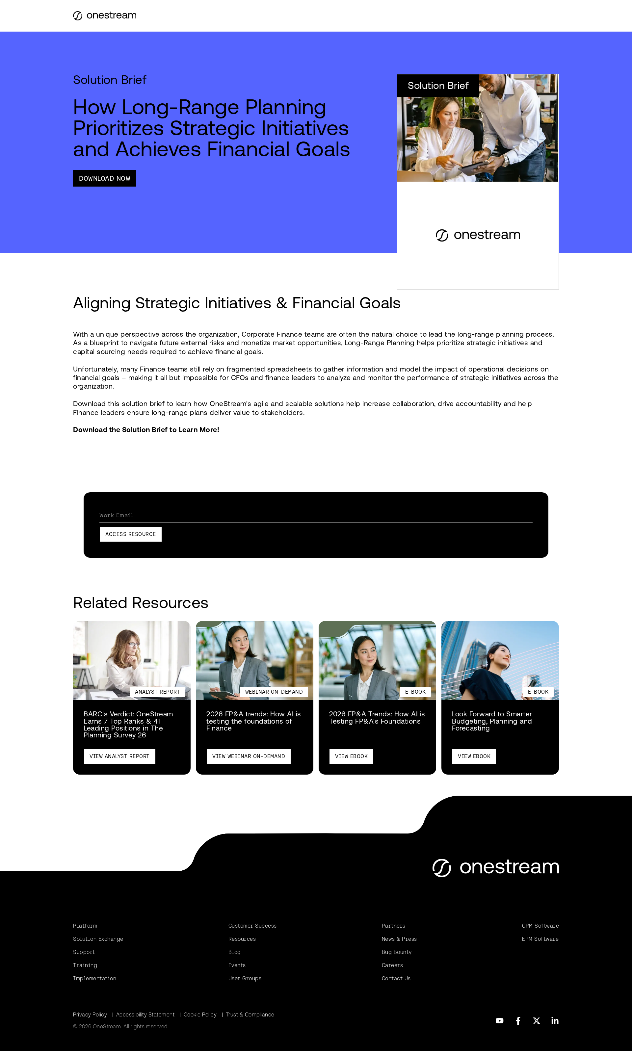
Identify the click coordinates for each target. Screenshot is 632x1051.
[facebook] (518, 1021)
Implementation (94, 978)
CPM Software (540, 926)
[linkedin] (555, 1021)
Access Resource (130, 534)
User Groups (245, 978)
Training (85, 965)
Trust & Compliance (250, 1015)
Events (237, 965)
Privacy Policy (90, 1015)
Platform (85, 926)
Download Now (104, 178)
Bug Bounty (397, 952)
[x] (536, 1021)
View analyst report (120, 756)
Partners (394, 926)
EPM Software (540, 939)
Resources (242, 939)
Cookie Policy (200, 1015)
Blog (234, 952)
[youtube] (500, 1021)
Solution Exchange (98, 939)
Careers (392, 965)
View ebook (351, 756)
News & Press (399, 939)
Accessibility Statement (145, 1015)
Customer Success (252, 926)
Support (84, 952)
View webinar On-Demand (248, 756)
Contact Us (396, 978)
